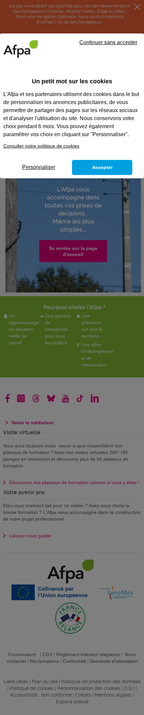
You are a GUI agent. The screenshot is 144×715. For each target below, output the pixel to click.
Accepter (102, 167)
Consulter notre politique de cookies (41, 146)
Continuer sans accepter (108, 42)
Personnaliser (38, 167)
